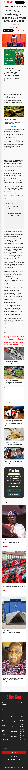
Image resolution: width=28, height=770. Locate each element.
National (7, 6)
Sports (3, 725)
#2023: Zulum (7, 329)
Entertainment (5, 739)
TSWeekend (14, 724)
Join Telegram (15, 494)
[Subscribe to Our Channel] (14, 759)
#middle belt (14, 329)
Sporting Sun (14, 731)
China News (24, 6)
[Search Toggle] (26, 2)
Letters (4, 737)
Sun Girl (22, 720)
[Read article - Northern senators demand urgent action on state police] (14, 567)
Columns (13, 6)
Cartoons (22, 714)
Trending (22, 727)
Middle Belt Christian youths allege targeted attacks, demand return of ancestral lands (14, 223)
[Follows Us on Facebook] (15, 30)
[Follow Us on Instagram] (19, 759)
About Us (22, 729)
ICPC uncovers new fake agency (11, 632)
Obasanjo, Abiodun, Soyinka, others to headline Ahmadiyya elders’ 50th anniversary (13, 543)
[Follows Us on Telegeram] (24, 30)
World (12, 729)
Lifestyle (13, 719)
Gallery (3, 734)
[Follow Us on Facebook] (8, 759)
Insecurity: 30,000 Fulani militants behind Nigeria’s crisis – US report (14, 208)
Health (12, 716)
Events (12, 714)
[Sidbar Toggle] (1, 2)
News (3, 728)
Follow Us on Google (21, 2)
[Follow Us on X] (11, 759)
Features (13, 739)
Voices (12, 726)
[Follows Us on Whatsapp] (21, 30)
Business (18, 6)
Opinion (13, 721)
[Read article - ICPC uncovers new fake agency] (14, 612)
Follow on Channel (15, 490)
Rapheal (16, 27)
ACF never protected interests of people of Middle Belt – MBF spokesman (14, 215)
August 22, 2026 (6, 546)
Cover (4, 630)
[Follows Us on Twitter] (18, 30)
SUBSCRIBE (14, 752)
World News (14, 736)
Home (2, 6)
